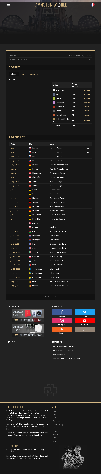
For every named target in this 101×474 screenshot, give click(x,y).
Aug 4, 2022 (15, 286)
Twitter (84, 316)
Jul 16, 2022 (15, 256)
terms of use (40, 426)
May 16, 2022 (16, 160)
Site (54, 438)
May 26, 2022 (16, 177)
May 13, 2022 (16, 152)
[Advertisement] (50, 26)
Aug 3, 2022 (15, 281)
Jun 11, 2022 (15, 202)
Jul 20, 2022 (15, 260)
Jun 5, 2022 (15, 194)
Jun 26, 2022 (15, 227)
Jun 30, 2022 (15, 231)
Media (55, 434)
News (55, 411)
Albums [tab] (14, 74)
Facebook (62, 316)
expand (87, 90)
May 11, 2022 (16, 148)
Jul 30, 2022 (15, 277)
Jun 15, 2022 (15, 210)
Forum (84, 333)
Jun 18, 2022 (15, 215)
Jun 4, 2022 (15, 190)
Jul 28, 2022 (15, 269)
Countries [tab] (34, 74)
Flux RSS (62, 333)
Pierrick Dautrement (14, 452)
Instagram (62, 324)
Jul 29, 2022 (15, 273)
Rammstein (57, 421)
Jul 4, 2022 (15, 236)
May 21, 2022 (16, 169)
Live (54, 418)
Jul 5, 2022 (15, 240)
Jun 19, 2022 (15, 219)
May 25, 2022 (16, 173)
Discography (58, 424)
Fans (55, 414)
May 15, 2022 (16, 156)
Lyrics (55, 431)
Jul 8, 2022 (15, 244)
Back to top (50, 296)
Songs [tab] (23, 74)
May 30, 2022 (16, 181)
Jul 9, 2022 (15, 248)
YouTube (84, 324)
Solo (54, 441)
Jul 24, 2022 (15, 265)
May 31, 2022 (16, 185)
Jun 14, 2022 (15, 206)
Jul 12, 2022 (15, 252)
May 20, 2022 (16, 165)
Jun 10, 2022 (15, 198)
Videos (55, 428)
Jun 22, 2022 (15, 223)
